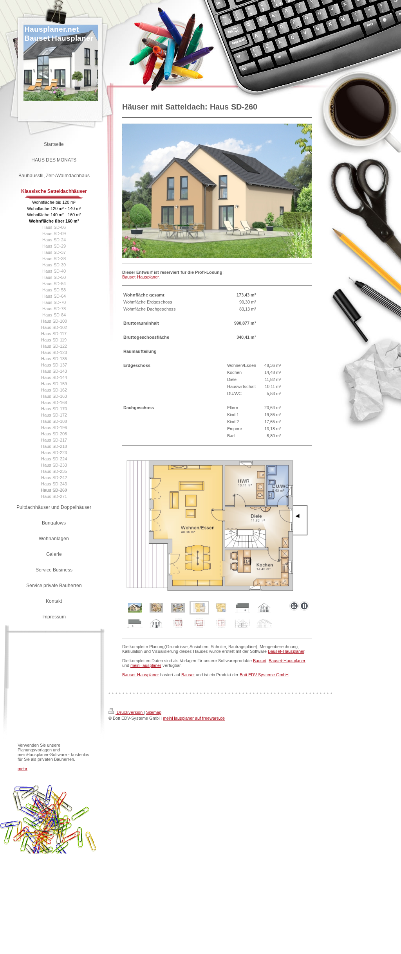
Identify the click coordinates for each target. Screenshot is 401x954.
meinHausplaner (145, 665)
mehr (22, 768)
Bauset (259, 660)
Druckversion (130, 712)
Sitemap (153, 712)
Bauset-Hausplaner (140, 277)
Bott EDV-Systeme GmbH (264, 674)
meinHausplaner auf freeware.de (194, 718)
